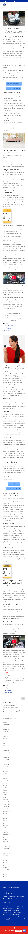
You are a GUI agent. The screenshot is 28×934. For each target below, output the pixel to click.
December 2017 (6, 827)
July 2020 (5, 773)
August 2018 (5, 813)
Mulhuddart (5, 916)
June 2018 (5, 818)
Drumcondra (12, 912)
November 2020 (6, 764)
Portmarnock (12, 916)
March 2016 (5, 867)
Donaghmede (16, 910)
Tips (8, 33)
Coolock (20, 908)
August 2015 (5, 874)
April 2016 (5, 865)
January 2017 (6, 844)
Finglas (17, 912)
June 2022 (5, 741)
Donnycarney (6, 912)
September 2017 (6, 834)
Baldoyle (17, 905)
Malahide (13, 914)
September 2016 (6, 853)
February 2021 (6, 757)
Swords (14, 918)
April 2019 (5, 794)
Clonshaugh (11, 908)
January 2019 (6, 801)
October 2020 (6, 766)
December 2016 (6, 846)
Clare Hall (20, 906)
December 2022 (6, 734)
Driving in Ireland (8, 328)
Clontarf (16, 908)
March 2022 (5, 748)
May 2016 (5, 862)
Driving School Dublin (13, 84)
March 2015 (5, 876)
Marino (18, 914)
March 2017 (5, 839)
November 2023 (6, 724)
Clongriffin (5, 908)
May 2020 (5, 778)
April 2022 (5, 745)
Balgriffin (5, 906)
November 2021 (6, 755)
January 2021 (6, 759)
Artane (12, 905)
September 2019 (6, 783)
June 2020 (5, 776)
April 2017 (5, 837)
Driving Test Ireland (14, 88)
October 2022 (6, 736)
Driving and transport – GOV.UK (11, 325)
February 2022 (6, 750)
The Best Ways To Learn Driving (10, 718)
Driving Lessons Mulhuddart (9, 705)
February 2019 (6, 799)
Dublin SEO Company (18, 932)
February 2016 (6, 869)
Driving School (14, 484)
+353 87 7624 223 (9, 1)
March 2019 (5, 797)
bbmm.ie (6, 932)
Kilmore (9, 914)
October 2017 (6, 832)
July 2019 (5, 787)
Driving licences (7, 327)
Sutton (4, 918)
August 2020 (5, 771)
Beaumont (15, 906)
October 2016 (6, 851)
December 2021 (6, 752)
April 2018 (5, 823)
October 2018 (6, 808)
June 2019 (5, 790)
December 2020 (6, 762)
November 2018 (6, 806)
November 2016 (6, 848)
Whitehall (21, 918)
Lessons (9, 32)
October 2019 (6, 780)
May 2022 (5, 743)
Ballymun (9, 906)
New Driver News (15, 32)
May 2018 (5, 820)
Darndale (5, 910)
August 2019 (5, 785)
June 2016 (5, 860)
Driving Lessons (14, 31)
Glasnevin (22, 912)
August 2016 (5, 855)
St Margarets (9, 918)
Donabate (10, 910)
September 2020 (6, 769)
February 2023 (6, 729)
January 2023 (6, 731)
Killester (4, 914)
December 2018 (6, 804)
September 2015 (6, 872)
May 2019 (5, 792)
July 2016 (5, 858)
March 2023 (5, 727)
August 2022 (5, 738)
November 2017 (6, 830)
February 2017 (6, 841)
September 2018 (6, 811)
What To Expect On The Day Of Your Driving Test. (12, 366)
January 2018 (6, 825)
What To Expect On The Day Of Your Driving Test (12, 29)
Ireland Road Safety (8, 330)
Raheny (17, 916)
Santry (21, 916)
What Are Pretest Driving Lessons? (10, 707)
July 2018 (5, 816)
